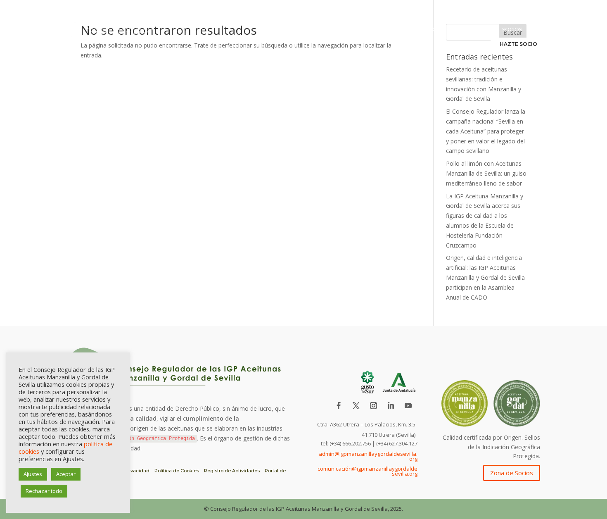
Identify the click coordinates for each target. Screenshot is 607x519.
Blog (538, 30)
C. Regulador (300, 30)
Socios (512, 30)
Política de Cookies (176, 471)
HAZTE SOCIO (518, 44)
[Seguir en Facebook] (339, 406)
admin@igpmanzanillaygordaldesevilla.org (368, 456)
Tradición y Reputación (383, 30)
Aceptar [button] (66, 474)
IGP (334, 30)
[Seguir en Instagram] (374, 406)
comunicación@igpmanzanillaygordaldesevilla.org (367, 471)
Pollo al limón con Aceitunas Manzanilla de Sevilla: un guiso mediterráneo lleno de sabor (486, 173)
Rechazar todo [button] (44, 491)
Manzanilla (444, 30)
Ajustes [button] (33, 474)
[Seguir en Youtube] (408, 406)
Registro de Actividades (232, 471)
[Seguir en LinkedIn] (391, 406)
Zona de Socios (511, 473)
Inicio (263, 30)
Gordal (481, 30)
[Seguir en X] (356, 406)
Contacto (461, 43)
